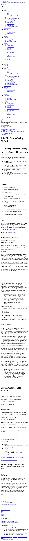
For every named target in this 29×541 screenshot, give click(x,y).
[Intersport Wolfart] (5, 522)
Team (8, 13)
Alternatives (6, 37)
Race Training (10, 33)
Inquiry (5, 57)
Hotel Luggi (3, 158)
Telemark (9, 40)
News (8, 14)
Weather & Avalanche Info (13, 51)
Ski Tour (6, 34)
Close (6, 64)
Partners (2, 514)
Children (6, 29)
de (4, 6)
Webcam (9, 49)
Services (6, 44)
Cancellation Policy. (5, 455)
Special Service (10, 47)
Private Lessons (7, 28)
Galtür (13, 232)
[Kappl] (12, 522)
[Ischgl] (3, 521)
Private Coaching (11, 32)
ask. (21, 452)
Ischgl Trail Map (10, 52)
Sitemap (2, 515)
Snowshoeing (10, 39)
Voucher (8, 53)
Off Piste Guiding (11, 20)
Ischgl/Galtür (5, 284)
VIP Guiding (10, 21)
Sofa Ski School (10, 158)
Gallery (8, 11)
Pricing (5, 43)
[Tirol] (6, 521)
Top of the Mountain (9, 370)
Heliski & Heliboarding (12, 26)
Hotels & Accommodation (13, 15)
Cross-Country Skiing (12, 41)
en (4, 8)
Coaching (6, 30)
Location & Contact (5, 510)
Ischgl (9, 232)
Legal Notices (14, 537)
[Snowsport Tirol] (12, 521)
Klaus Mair (10, 229)
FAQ (8, 55)
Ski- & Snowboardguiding (13, 18)
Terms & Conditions (5, 537)
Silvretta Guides (20, 158)
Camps (5, 36)
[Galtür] (16, 522)
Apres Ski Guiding (11, 25)
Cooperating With (11, 56)
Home (5, 10)
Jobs (2, 511)
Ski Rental (9, 48)
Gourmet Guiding (11, 24)
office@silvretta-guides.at (10, 504)
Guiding (5, 17)
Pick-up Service (10, 45)
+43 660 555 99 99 (8, 502)
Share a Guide (10, 22)
